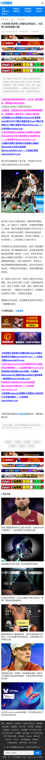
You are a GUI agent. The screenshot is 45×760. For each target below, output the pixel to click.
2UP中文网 (33, 743)
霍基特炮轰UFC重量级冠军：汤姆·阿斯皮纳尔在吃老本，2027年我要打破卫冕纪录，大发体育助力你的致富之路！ (22, 637)
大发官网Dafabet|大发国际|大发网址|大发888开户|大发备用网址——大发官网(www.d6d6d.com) (22, 397)
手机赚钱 (27, 11)
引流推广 (39, 11)
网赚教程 (27, 9)
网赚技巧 (16, 9)
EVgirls (23, 757)
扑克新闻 (21, 736)
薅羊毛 (4, 14)
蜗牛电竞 (26, 733)
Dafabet (29, 736)
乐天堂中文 (15, 730)
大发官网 (27, 442)
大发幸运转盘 (12, 743)
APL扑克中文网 (36, 733)
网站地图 (5, 727)
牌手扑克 (37, 736)
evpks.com (32, 757)
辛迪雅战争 (21, 19)
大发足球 (31, 446)
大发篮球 (22, 446)
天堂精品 (6, 730)
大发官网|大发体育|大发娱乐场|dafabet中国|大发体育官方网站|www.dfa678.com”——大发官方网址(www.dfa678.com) (22, 356)
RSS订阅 (22, 727)
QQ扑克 (8, 739)
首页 (3, 9)
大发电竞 (12, 446)
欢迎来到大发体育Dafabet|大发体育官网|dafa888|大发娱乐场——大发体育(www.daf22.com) (18, 386)
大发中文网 (23, 743)
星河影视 (38, 727)
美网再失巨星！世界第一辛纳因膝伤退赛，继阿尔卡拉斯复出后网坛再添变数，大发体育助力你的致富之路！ (21, 676)
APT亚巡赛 (16, 757)
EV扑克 (15, 739)
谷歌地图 (13, 727)
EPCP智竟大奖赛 (10, 736)
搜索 (37, 753)
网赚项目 (16, 11)
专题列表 (17, 723)
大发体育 (19, 311)
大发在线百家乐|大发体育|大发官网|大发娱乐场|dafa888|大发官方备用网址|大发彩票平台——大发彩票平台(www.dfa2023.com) (21, 136)
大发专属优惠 (25, 739)
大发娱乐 (18, 442)
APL (9, 757)
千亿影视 (30, 727)
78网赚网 (6, 3)
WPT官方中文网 (35, 730)
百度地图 (39, 723)
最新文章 (9, 723)
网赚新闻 (39, 9)
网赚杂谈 (5, 11)
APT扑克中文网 (7, 733)
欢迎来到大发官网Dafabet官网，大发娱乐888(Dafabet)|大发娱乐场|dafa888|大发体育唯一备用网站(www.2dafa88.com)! (21, 375)
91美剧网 (24, 730)
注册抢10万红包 (28, 723)
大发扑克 (37, 442)
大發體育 (18, 733)
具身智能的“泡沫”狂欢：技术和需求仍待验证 (19, 564)
